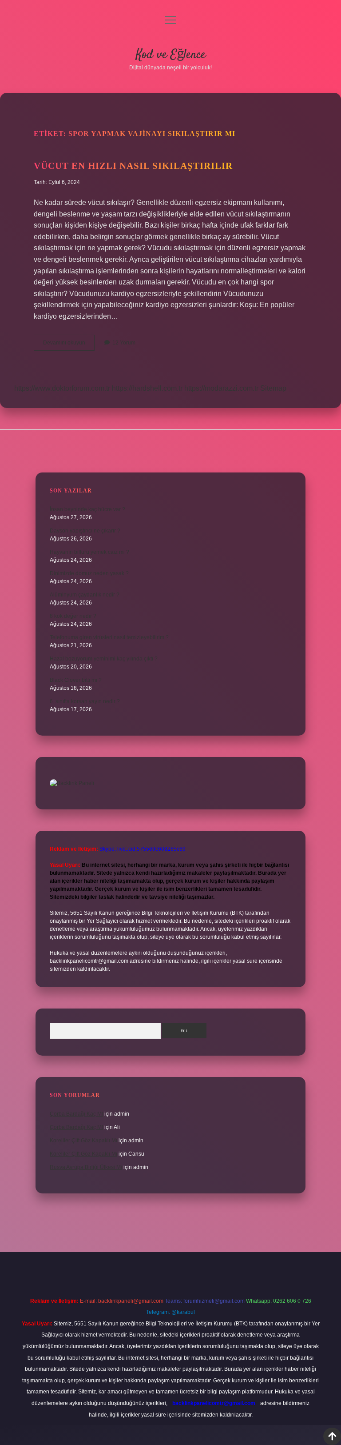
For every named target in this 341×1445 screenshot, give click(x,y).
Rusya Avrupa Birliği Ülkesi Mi (86, 1167)
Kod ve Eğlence (171, 55)
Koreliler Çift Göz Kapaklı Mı (83, 1140)
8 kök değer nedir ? (73, 616)
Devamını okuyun (69, 345)
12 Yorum (123, 343)
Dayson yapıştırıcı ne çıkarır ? (85, 531)
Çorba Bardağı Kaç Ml (76, 1114)
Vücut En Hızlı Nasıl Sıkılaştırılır (133, 165)
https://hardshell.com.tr (147, 388)
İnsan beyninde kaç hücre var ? (87, 509)
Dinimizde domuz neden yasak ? (89, 573)
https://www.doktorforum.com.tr (62, 388)
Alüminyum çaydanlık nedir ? (84, 595)
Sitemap (273, 388)
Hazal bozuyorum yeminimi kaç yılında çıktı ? (104, 659)
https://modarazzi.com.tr (221, 388)
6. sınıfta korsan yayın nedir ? (85, 701)
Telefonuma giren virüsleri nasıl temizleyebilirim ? (109, 637)
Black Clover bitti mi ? (76, 680)
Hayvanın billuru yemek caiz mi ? (89, 552)
